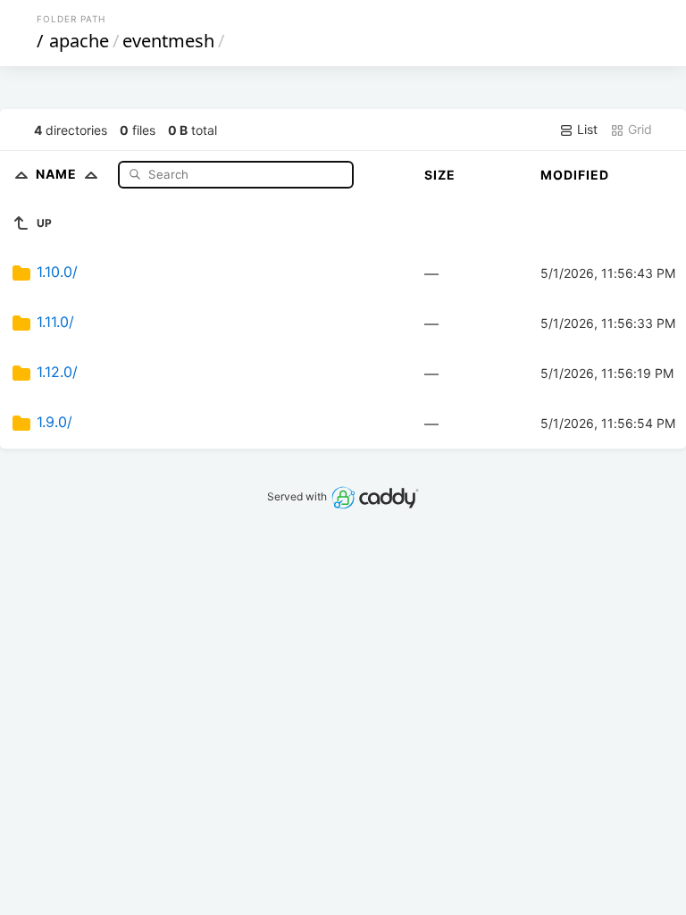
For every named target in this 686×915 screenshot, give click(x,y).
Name (58, 173)
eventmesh (168, 41)
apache (79, 41)
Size (440, 174)
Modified (574, 174)
